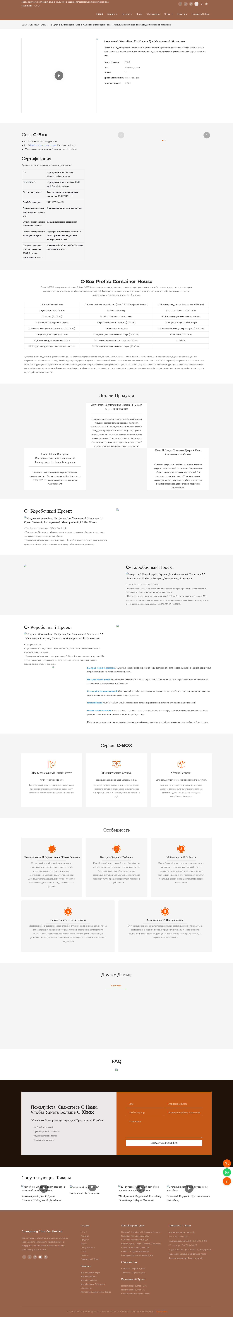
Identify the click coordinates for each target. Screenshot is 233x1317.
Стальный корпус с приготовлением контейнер (188, 1198)
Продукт (54, 24)
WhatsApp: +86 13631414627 (183, 1245)
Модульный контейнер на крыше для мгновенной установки (142, 24)
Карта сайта (161, 1311)
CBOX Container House (33, 24)
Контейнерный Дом (70, 24)
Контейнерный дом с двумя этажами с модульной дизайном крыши (41, 1198)
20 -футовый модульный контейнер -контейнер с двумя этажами (139, 1198)
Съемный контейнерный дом (96, 24)
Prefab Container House (43, 145)
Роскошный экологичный (85, 1193)
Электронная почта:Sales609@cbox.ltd (188, 1240)
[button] (121, 135)
